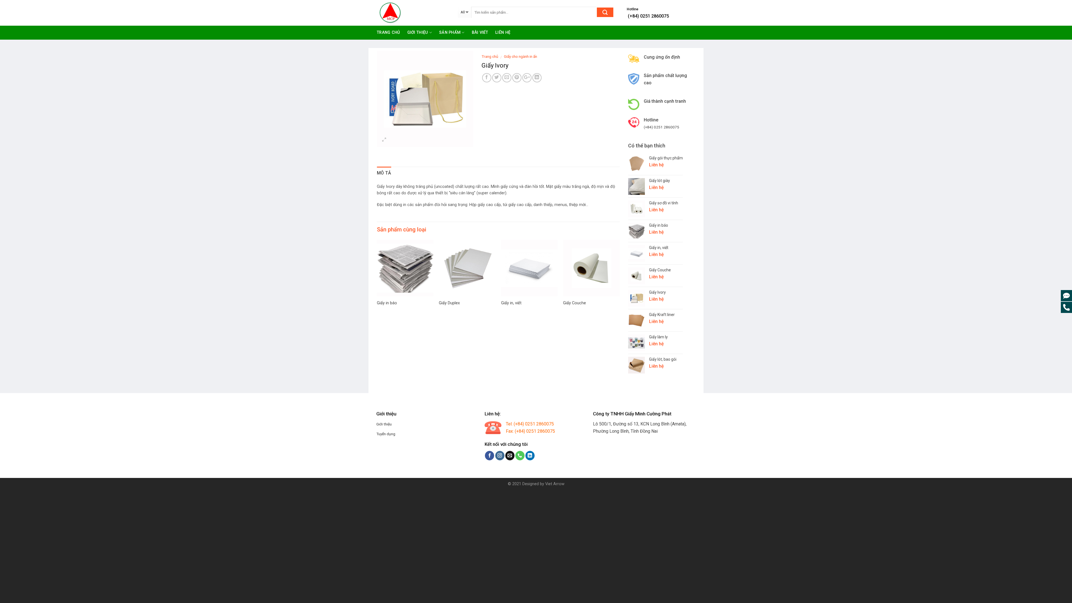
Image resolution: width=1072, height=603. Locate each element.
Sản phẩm (450, 32)
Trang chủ (388, 32)
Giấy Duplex (449, 303)
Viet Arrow (554, 484)
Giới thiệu (417, 32)
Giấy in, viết (511, 303)
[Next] (611, 267)
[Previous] (386, 267)
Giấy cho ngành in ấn (520, 56)
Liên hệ (502, 32)
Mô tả (384, 173)
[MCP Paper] (413, 13)
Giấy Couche (574, 303)
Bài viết (480, 32)
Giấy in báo (387, 303)
